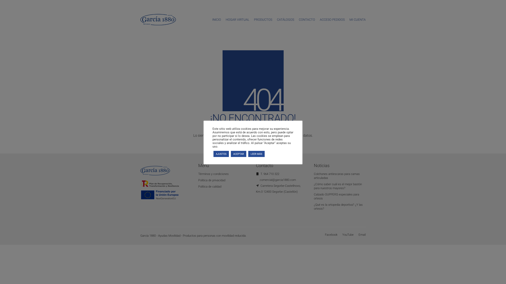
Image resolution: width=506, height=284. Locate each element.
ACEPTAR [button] (238, 153)
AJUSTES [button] (221, 153)
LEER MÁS (256, 153)
